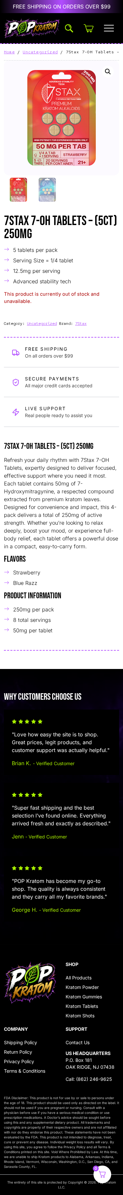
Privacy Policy (19, 1061)
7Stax (81, 323)
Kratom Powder (82, 987)
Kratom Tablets (82, 1006)
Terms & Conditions (24, 1071)
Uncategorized (40, 52)
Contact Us (78, 1042)
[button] (108, 72)
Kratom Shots (80, 1015)
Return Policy (18, 1052)
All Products (79, 977)
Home (9, 52)
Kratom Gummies (84, 996)
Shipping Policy (20, 1042)
